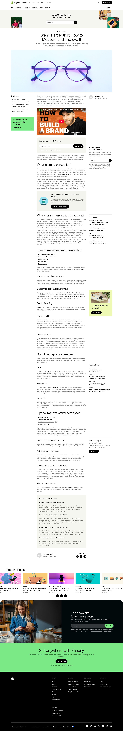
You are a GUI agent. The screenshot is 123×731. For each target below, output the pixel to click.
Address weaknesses (45, 419)
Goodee (39, 402)
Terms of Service (35, 727)
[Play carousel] (61, 595)
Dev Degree (87, 686)
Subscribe (109, 626)
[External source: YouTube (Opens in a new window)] (95, 726)
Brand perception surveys (46, 254)
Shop (101, 681)
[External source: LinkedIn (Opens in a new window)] (107, 726)
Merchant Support (73, 681)
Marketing (34, 7)
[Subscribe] (75, 22)
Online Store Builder (57, 710)
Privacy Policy (102, 168)
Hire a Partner (72, 686)
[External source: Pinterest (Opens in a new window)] (111, 726)
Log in (97, 2)
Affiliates (54, 694)
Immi (49, 371)
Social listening (43, 259)
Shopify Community (73, 692)
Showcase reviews (44, 424)
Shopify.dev (87, 681)
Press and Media (56, 689)
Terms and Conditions (96, 631)
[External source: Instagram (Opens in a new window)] (99, 726)
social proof (68, 487)
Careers (54, 684)
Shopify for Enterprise (106, 686)
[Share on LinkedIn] (84, 556)
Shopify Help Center (73, 684)
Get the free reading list (59, 206)
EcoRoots (55, 387)
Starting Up (27, 7)
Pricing (42, 2)
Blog (12, 7)
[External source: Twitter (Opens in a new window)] (91, 726)
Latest (41, 7)
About (53, 681)
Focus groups (42, 264)
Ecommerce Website (57, 715)
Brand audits (42, 261)
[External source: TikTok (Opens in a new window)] (103, 726)
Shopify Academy (73, 689)
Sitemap (55, 727)
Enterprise (49, 2)
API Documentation (89, 684)
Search (108, 7)
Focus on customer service (46, 417)
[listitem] (61, 583)
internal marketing (65, 174)
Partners (54, 692)
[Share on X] (81, 556)
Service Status (56, 699)
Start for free (106, 2)
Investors (54, 686)
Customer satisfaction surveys (47, 257)
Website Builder (56, 713)
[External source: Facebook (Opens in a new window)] (87, 726)
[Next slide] (65, 595)
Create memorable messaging (47, 422)
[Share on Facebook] (77, 556)
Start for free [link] (78, 146)
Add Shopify (93, 451)
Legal (53, 697)
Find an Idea (19, 7)
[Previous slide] (57, 595)
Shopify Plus (103, 684)
